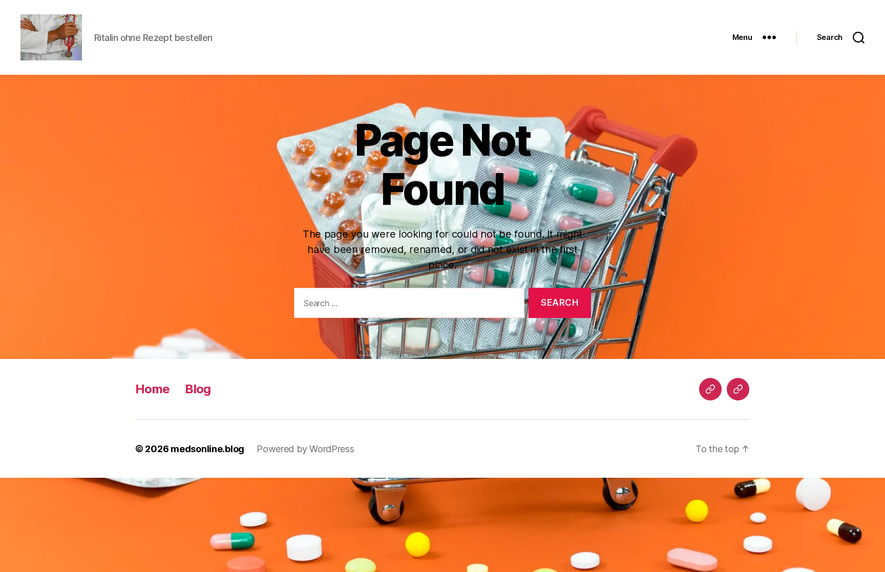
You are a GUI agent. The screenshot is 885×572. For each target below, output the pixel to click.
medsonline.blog (207, 448)
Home (152, 389)
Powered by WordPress (305, 448)
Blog (197, 389)
